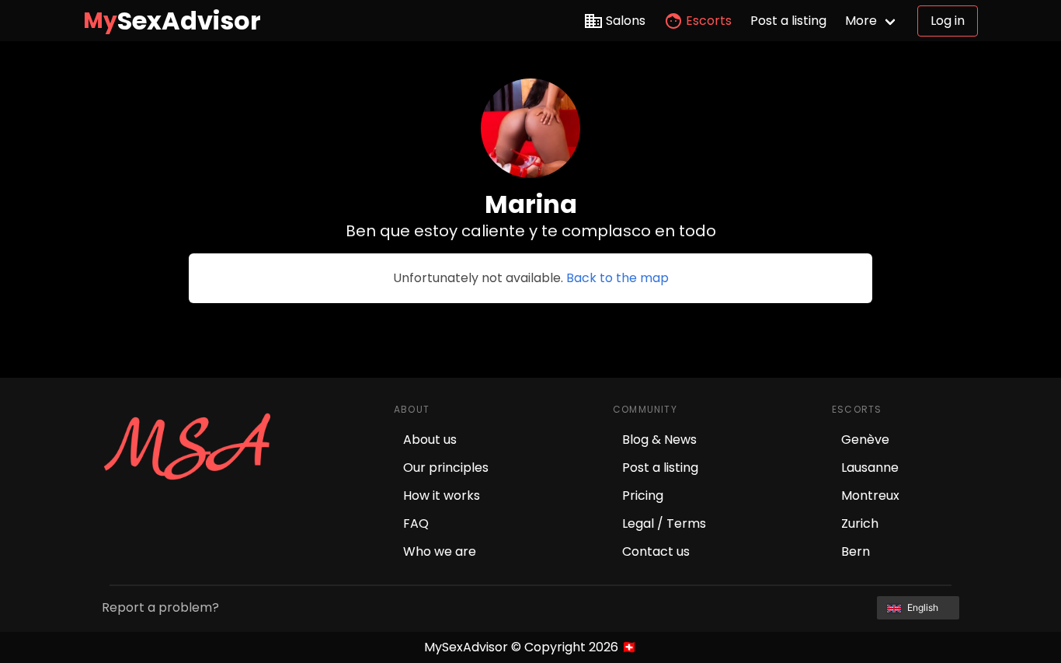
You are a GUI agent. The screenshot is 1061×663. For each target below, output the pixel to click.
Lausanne (870, 467)
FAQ (416, 523)
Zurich (859, 523)
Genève (865, 439)
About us (430, 439)
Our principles (446, 467)
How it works (441, 495)
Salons (625, 21)
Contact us (656, 551)
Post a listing (788, 21)
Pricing (642, 495)
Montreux (870, 495)
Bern (855, 551)
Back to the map (617, 278)
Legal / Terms (664, 523)
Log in (948, 21)
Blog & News (659, 439)
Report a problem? (160, 607)
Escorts (709, 21)
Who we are (439, 551)
